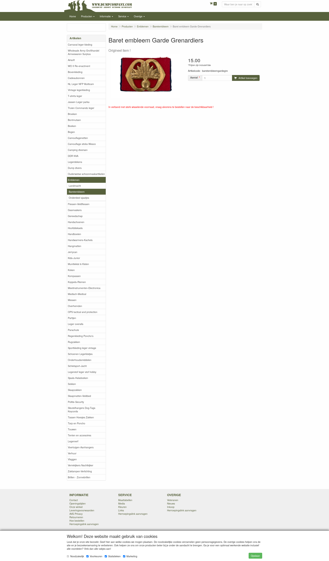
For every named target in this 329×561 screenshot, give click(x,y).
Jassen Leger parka (78, 102)
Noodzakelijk (77, 556)
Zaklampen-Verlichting (80, 471)
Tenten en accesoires (79, 435)
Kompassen (74, 276)
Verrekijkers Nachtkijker (80, 465)
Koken (71, 270)
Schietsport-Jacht (77, 366)
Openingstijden (77, 503)
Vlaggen (72, 459)
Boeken (72, 126)
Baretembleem (77, 191)
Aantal (194, 77)
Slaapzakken (75, 390)
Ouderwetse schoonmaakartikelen (86, 174)
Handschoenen (76, 222)
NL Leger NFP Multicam (81, 84)
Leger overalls (75, 324)
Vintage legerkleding (79, 90)
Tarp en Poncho (76, 423)
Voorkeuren (96, 556)
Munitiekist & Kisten (78, 264)
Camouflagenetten (78, 138)
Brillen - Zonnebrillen (79, 477)
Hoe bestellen (76, 520)
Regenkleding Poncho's (80, 336)
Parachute (73, 330)
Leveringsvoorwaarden (81, 510)
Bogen (71, 132)
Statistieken (114, 556)
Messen (72, 300)
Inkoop (170, 507)
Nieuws (171, 503)
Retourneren (76, 517)
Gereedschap (75, 216)
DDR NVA (73, 156)
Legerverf (73, 441)
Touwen (72, 429)
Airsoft (71, 60)
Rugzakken (74, 342)
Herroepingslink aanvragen (84, 524)
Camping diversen (78, 150)
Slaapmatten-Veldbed (79, 396)
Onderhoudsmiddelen (79, 360)
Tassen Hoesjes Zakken (81, 417)
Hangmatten (74, 246)
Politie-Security (76, 402)
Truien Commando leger (81, 108)
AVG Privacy (76, 513)
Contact (73, 500)
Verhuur (72, 453)
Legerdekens (75, 162)
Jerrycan (72, 252)
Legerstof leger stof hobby (82, 372)
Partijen (72, 318)
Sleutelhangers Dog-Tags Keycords (81, 409)
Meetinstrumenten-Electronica (84, 288)
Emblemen (74, 180)
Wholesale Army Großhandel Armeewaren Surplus (83, 52)
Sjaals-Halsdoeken (78, 378)
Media (121, 503)
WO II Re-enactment (79, 66)
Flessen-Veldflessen (78, 204)
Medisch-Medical (77, 294)
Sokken (72, 384)
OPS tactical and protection (82, 312)
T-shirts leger (75, 96)
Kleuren (122, 507)
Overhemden (75, 306)
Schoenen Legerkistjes (80, 354)
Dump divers (75, 168)
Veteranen (172, 500)
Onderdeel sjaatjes (79, 197)
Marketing (131, 556)
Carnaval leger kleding (80, 44)
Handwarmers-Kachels (80, 240)
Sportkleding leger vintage (82, 348)
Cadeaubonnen (76, 78)
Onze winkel (76, 507)
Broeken (72, 114)
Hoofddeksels (75, 228)
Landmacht (75, 185)
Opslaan (255, 555)
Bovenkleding (75, 72)
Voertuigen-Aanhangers (81, 447)
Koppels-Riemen (77, 282)
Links (121, 510)
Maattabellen (125, 500)
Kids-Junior (74, 258)
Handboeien (74, 234)
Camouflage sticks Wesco (82, 144)
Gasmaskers (75, 210)
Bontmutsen (74, 120)
